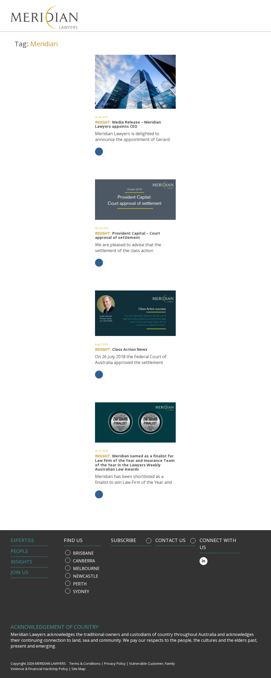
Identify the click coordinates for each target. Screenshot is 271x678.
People (19, 551)
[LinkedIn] (203, 561)
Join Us (19, 572)
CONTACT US (170, 540)
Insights (21, 561)
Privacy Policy (115, 663)
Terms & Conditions (85, 663)
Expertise (22, 540)
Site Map (78, 668)
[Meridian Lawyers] (40, 17)
